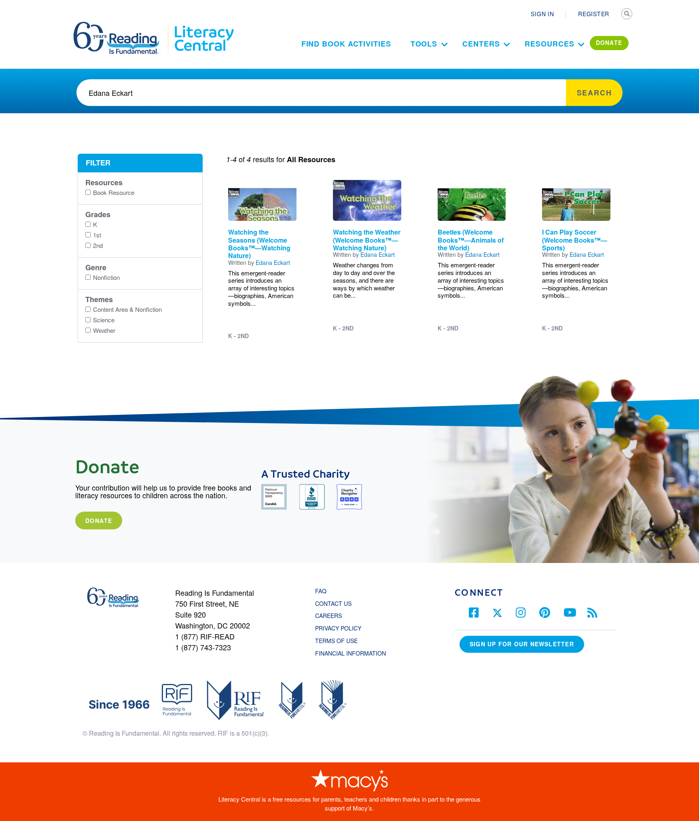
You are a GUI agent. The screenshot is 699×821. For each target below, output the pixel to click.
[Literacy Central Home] (204, 25)
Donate (98, 520)
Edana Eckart (273, 262)
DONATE (609, 42)
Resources (549, 43)
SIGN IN (542, 14)
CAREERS (328, 616)
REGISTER (593, 14)
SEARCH (627, 14)
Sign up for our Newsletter (522, 644)
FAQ (320, 591)
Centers (481, 43)
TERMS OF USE (340, 641)
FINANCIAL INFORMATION (350, 653)
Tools (424, 43)
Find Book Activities (346, 43)
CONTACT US (335, 603)
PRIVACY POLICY (338, 628)
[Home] (122, 25)
